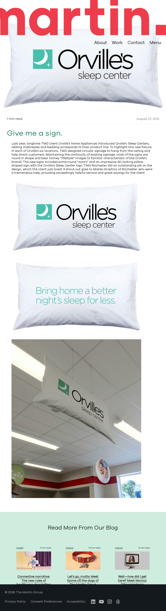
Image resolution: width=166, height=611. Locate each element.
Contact (136, 43)
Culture (69, 547)
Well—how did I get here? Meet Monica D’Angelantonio (132, 580)
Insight (19, 547)
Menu (155, 42)
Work (117, 43)
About (100, 43)
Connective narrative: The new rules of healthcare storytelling (34, 580)
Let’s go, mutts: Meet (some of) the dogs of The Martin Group (83, 580)
